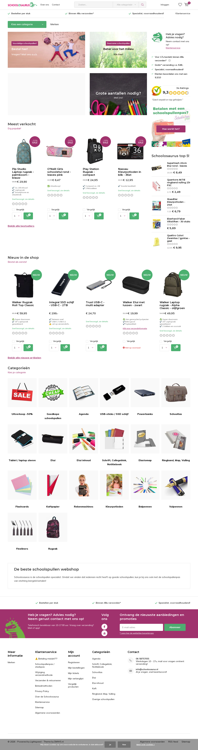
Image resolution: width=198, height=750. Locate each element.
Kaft (94, 688)
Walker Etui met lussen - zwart (134, 304)
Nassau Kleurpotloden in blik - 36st (129, 171)
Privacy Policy (42, 691)
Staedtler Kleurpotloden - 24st (176, 202)
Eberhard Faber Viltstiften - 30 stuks (178, 220)
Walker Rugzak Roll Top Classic (23, 304)
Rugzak (52, 548)
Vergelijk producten (73, 685)
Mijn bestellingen (76, 667)
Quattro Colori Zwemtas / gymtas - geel (178, 238)
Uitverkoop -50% (22, 414)
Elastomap (145, 460)
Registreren (74, 662)
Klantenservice (183, 13)
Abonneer (175, 627)
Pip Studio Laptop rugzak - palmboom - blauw (23, 173)
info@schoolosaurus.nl (147, 669)
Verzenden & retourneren (48, 680)
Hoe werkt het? (171, 126)
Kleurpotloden (114, 506)
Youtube (104, 633)
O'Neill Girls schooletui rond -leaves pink (59, 171)
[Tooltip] (169, 61)
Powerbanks (145, 414)
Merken (54, 24)
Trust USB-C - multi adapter (95, 304)
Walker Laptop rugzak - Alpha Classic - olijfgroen (172, 305)
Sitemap (39, 707)
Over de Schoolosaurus (47, 696)
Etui (53, 460)
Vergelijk (20, 209)
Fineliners (22, 548)
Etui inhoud (84, 460)
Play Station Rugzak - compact (91, 171)
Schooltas (176, 414)
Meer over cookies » (145, 744)
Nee (124, 744)
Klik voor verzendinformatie (135, 328)
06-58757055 (142, 658)
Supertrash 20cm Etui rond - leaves (177, 164)
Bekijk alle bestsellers (21, 225)
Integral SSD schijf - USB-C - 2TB (61, 304)
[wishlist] (180, 4)
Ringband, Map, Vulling (176, 460)
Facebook (104, 627)
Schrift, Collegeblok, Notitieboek (114, 462)
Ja (110, 744)
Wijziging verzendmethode (44, 673)
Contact (56, 4)
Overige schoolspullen (103, 699)
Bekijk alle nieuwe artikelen (24, 357)
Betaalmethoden (43, 685)
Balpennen (145, 506)
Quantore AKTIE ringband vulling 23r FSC (178, 182)
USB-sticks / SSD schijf (114, 414)
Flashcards (22, 506)
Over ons (44, 4)
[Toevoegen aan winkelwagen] (28, 215)
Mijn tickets (73, 673)
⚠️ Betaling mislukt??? (46, 658)
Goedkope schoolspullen (53, 416)
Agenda (83, 414)
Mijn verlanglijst (75, 678)
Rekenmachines (83, 506)
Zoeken (142, 5)
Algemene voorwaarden (47, 712)
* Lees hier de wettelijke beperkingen (137, 633)
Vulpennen (175, 506)
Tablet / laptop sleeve (22, 460)
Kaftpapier (53, 506)
